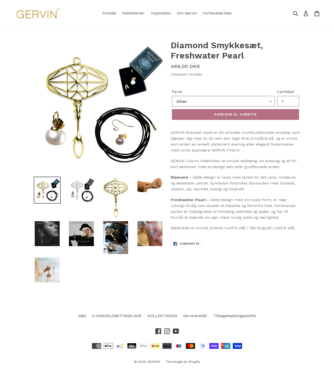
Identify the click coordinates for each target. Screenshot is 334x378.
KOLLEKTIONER (162, 315)
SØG (82, 315)
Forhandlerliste (217, 13)
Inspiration (161, 13)
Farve (177, 91)
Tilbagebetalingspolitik (234, 315)
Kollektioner (133, 13)
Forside (109, 13)
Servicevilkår (195, 315)
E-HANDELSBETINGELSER (116, 315)
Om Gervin (187, 13)
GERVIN (153, 362)
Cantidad (285, 91)
